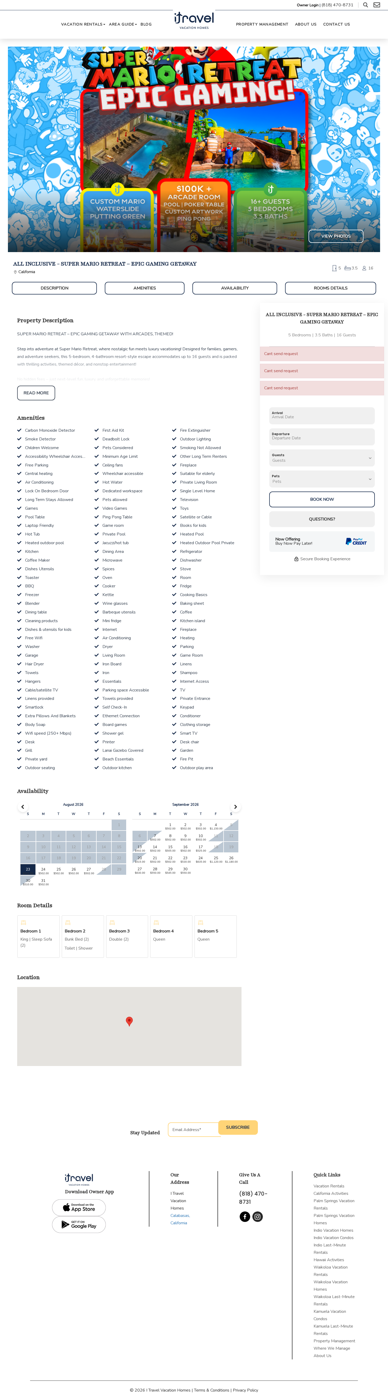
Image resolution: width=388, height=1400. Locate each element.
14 (155, 846)
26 (74, 869)
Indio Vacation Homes (333, 1230)
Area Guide (121, 24)
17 (200, 846)
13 (140, 846)
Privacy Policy (245, 1390)
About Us (306, 24)
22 (170, 858)
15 (170, 846)
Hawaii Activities (329, 1260)
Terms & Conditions (211, 1390)
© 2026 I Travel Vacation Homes (161, 1390)
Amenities (145, 288)
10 (200, 835)
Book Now (322, 499)
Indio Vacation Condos (334, 1238)
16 (185, 846)
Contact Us (337, 24)
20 (140, 858)
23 (28, 869)
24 (43, 869)
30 (28, 880)
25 (58, 869)
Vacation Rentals (82, 24)
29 (170, 869)
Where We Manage (332, 1348)
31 (43, 880)
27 (89, 869)
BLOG (146, 24)
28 (155, 869)
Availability (235, 288)
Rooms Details (331, 288)
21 (155, 858)
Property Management (262, 24)
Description (54, 288)
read (36, 393)
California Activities (331, 1193)
